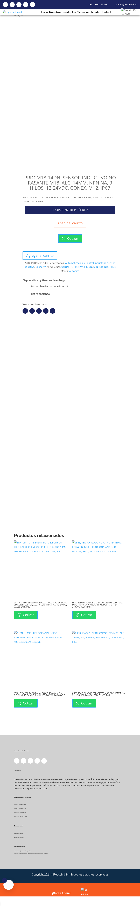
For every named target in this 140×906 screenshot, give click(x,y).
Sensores (41, 266)
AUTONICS (66, 266)
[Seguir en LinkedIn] (32, 311)
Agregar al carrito (40, 255)
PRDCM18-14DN (83, 266)
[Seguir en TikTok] (52, 311)
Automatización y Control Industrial (85, 263)
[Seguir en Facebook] (25, 311)
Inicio (44, 12)
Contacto (106, 12)
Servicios (83, 12)
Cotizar (72, 238)
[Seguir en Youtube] (45, 311)
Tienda (94, 12)
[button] (70, 210)
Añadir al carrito (70, 223)
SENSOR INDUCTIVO (104, 266)
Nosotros (55, 12)
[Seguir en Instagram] (39, 311)
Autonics (74, 271)
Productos (69, 12)
